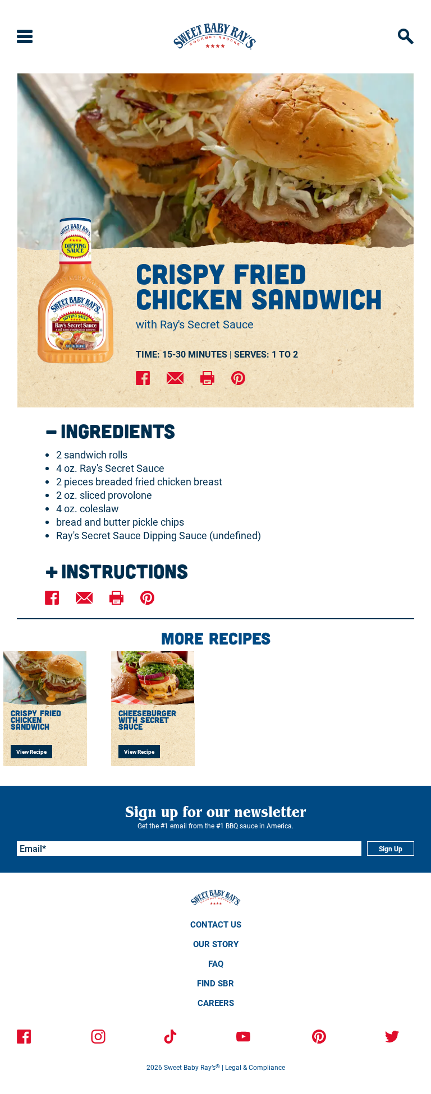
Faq (215, 963)
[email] (175, 379)
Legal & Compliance (255, 1067)
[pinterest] (238, 379)
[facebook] (143, 379)
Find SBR (215, 983)
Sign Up (390, 848)
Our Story (216, 943)
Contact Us (215, 924)
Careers (216, 1002)
